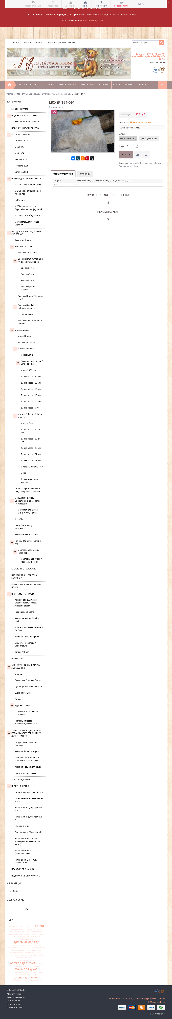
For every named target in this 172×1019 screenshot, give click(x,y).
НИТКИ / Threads (20, 786)
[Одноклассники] (83, 158)
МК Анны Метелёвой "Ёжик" (28, 185)
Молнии (18, 674)
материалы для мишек (34, 945)
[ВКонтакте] (73, 158)
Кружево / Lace (22, 705)
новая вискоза (25, 958)
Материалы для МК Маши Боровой (27, 223)
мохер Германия (19, 950)
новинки (35, 958)
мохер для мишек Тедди (19, 953)
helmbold (12, 926)
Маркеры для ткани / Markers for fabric (29, 628)
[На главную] (9, 85)
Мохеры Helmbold (26, 349)
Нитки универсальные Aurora (29, 792)
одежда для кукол (23, 963)
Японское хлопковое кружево (28, 713)
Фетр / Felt (20, 519)
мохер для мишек (34, 950)
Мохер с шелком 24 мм (32, 467)
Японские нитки (22, 826)
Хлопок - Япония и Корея (27, 751)
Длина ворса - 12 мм (31, 401)
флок (25, 974)
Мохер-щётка (27, 423)
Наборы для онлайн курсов (26, 179)
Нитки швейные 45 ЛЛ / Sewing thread (26, 861)
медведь (35, 947)
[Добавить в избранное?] (146, 154)
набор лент (24, 955)
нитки (16, 958)
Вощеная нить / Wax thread (28, 832)
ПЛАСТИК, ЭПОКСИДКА (22, 869)
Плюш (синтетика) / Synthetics (24, 527)
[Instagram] (162, 69)
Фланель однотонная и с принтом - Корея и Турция (27, 759)
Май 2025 (19, 147)
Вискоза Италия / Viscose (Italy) (30, 297)
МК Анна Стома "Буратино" (27, 215)
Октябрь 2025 (21, 141)
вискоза (23, 929)
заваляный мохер (37, 934)
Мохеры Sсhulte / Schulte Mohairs (30, 415)
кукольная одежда (26, 941)
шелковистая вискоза (19, 980)
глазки (26, 934)
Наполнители (13, 1004)
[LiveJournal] (78, 158)
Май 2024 (19, 153)
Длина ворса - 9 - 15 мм (30, 431)
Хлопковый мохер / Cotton (27, 534)
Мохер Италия (24, 336)
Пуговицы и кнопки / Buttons (28, 686)
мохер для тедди (35, 953)
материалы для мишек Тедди (19, 947)
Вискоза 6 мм (27, 268)
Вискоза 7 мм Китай (27, 253)
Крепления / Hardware (23, 569)
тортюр (31, 972)
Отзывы (117, 85)
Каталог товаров (27, 85)
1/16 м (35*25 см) (148, 139)
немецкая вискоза (36, 955)
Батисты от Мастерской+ (91, 20)
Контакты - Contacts (135, 85)
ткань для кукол (26, 969)
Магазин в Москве (33, 42)
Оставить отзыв (56, 107)
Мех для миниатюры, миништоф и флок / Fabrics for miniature (27, 501)
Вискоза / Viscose (23, 246)
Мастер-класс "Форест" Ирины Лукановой (32, 560)
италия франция (26, 939)
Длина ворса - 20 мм (31, 383)
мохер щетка (14, 955)
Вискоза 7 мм (27, 274)
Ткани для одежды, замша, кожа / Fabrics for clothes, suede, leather (26, 733)
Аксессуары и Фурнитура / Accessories (25, 666)
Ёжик (23, 473)
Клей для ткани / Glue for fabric (27, 619)
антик (32, 926)
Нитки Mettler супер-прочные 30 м (28, 818)
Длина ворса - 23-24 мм (30, 440)
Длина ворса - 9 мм (30, 408)
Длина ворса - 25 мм (31, 376)
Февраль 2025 (21, 166)
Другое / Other (22, 652)
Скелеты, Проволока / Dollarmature (25, 644)
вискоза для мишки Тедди (32, 931)
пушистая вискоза (21, 966)
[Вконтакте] (155, 69)
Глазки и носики (15, 1007)
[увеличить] (137, 145)
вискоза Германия (34, 929)
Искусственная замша (25, 773)
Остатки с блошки (21, 134)
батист (39, 925)
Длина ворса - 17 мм (31, 460)
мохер (42, 947)
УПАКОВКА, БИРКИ (20, 779)
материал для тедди (17, 945)
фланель (19, 974)
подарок (39, 963)
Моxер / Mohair (63, 94)
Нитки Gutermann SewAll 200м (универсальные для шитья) (27, 841)
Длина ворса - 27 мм (31, 448)
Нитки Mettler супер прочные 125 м (28, 809)
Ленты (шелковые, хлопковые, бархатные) (26, 722)
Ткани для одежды (16, 997)
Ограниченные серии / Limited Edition (32, 362)
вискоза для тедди (16, 934)
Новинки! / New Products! (25, 128)
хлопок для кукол (26, 977)
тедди (31, 966)
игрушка (16, 936)
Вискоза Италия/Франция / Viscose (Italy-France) (30, 260)
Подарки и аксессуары (24, 115)
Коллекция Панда (26, 342)
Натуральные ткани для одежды (26, 743)
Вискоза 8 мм (27, 280)
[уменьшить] (137, 148)
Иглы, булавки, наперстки (27, 636)
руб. (140, 4)
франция (30, 974)
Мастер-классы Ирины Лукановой (28, 551)
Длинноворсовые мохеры (29, 480)
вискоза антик (16, 931)
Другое (18, 699)
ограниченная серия (26, 960)
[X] (92, 158)
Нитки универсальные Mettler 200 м (29, 799)
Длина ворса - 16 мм (31, 389)
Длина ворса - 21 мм (31, 454)
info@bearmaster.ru (155, 1002)
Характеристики (63, 174)
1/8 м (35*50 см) (128, 139)
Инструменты (13, 1001)
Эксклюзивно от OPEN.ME (27, 121)
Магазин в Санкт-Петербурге (62, 42)
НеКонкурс (20, 200)
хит (35, 974)
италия (37, 936)
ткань (36, 966)
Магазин (11, 94)
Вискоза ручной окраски (28, 288)
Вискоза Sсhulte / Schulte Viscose (30, 322)
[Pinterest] (87, 158)
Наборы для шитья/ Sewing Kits (28, 542)
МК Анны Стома (19, 109)
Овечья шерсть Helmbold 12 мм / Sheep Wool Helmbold (28, 490)
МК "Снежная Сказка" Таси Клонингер (28, 192)
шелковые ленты (35, 980)
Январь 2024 (21, 159)
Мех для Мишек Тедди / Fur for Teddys (35, 94)
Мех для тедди (14, 994)
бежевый (14, 929)
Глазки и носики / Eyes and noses (26, 586)
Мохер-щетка (27, 355)
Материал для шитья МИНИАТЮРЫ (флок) (28, 511)
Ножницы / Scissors (24, 612)
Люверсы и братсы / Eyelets (28, 680)
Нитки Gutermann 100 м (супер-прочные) (26, 852)
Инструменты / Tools (22, 594)
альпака (26, 926)
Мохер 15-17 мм (28, 370)
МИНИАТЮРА (17, 659)
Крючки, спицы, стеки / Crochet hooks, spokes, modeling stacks (26, 603)
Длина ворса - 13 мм (31, 395)
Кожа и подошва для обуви (28, 767)
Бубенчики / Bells (23, 693)
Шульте (19, 926)
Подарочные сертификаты (25, 876)
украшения (38, 972)
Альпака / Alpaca (23, 240)
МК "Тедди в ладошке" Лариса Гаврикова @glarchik (28, 207)
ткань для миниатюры (19, 972)
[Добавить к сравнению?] (138, 154)
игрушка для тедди (27, 936)
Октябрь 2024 (21, 172)
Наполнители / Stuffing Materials (24, 576)
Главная (14, 42)
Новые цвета (27, 314)
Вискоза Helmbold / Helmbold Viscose (27, 306)
